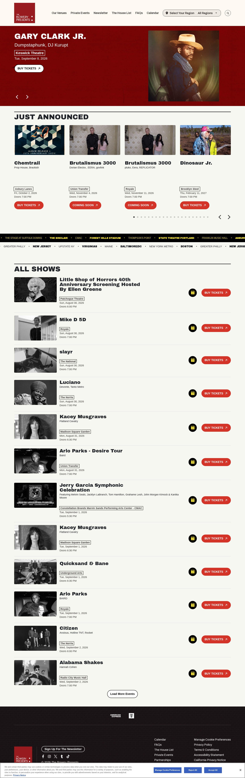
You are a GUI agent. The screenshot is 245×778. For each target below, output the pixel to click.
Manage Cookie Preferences (167, 770)
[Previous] (17, 97)
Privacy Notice (19, 775)
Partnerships (162, 760)
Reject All (193, 770)
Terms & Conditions (206, 749)
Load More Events (122, 693)
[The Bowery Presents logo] (24, 13)
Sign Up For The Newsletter (63, 749)
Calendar (153, 12)
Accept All (212, 770)
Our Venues (59, 12)
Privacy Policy (203, 744)
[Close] (240, 770)
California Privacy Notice (210, 760)
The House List (121, 12)
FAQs (139, 12)
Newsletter (101, 12)
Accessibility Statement (209, 754)
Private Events (80, 12)
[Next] (27, 97)
